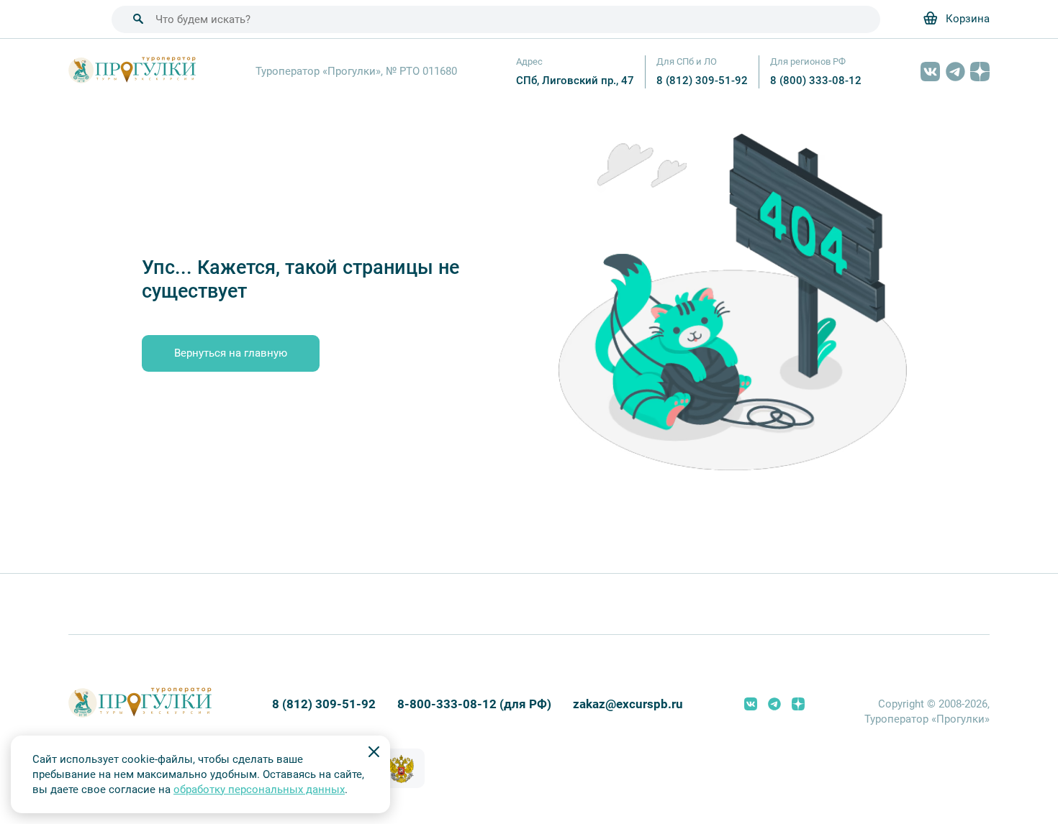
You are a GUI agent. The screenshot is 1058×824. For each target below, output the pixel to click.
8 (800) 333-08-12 (816, 80)
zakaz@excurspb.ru (628, 704)
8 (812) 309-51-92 (702, 80)
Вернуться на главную (230, 353)
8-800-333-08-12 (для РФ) (474, 704)
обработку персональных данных (259, 789)
